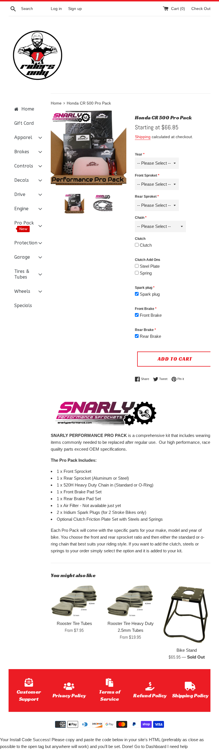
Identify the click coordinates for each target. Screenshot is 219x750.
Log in (56, 9)
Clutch (140, 239)
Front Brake (144, 309)
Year (138, 154)
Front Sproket (146, 175)
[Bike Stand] (186, 614)
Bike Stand (187, 650)
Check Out (200, 9)
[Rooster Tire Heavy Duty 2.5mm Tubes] (130, 600)
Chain (139, 218)
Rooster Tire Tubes (74, 623)
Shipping (143, 136)
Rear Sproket (146, 197)
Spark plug (143, 288)
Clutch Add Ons (147, 260)
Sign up (75, 9)
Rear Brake (144, 330)
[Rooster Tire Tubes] (74, 600)
